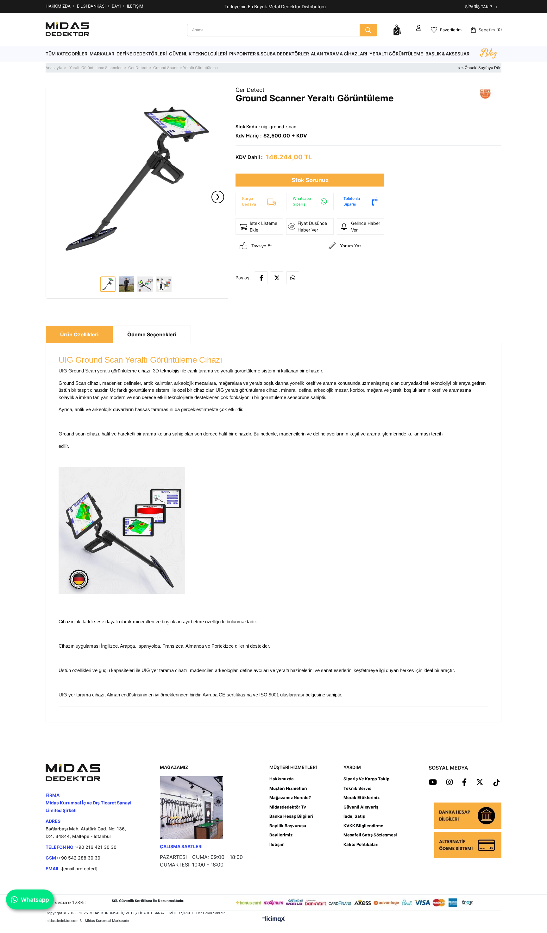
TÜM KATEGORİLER (66, 53)
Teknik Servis (357, 788)
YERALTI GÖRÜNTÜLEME (396, 53)
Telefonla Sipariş (351, 201)
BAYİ (116, 6)
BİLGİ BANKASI (91, 6)
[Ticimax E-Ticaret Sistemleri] (273, 919)
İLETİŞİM (135, 6)
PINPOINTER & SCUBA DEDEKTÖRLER (269, 53)
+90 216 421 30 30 (96, 847)
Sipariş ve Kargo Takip (366, 778)
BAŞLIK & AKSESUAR (447, 53)
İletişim (277, 844)
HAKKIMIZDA (58, 6)
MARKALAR (102, 53)
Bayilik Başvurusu (287, 825)
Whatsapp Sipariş (302, 201)
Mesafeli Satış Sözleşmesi (370, 834)
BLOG (488, 53)
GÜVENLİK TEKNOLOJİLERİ (198, 53)
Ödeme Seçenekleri (151, 334)
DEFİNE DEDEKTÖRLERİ (141, 53)
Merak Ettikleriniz (361, 797)
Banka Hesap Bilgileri (291, 816)
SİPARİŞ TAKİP (478, 6)
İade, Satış (354, 816)
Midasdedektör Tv (287, 806)
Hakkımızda (281, 778)
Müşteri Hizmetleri (288, 788)
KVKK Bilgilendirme (363, 825)
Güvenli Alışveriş (360, 806)
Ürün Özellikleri (79, 334)
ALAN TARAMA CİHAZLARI (339, 53)
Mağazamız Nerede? (290, 797)
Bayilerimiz (280, 834)
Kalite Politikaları (361, 844)
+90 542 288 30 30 (79, 857)
